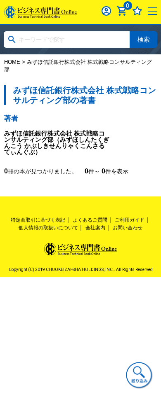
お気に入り (137, 11)
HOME (12, 62)
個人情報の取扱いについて (48, 228)
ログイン (106, 11)
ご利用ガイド (129, 220)
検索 (143, 39)
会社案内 (95, 228)
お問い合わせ (127, 228)
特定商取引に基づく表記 (38, 220)
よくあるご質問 (90, 220)
